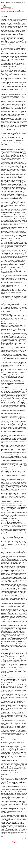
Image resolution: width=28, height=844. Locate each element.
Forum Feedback (11, 8)
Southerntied (7, 7)
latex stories (14, 843)
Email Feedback (4, 8)
